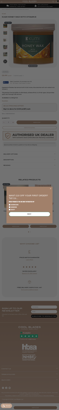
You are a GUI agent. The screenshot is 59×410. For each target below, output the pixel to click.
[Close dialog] (50, 188)
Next (29, 214)
